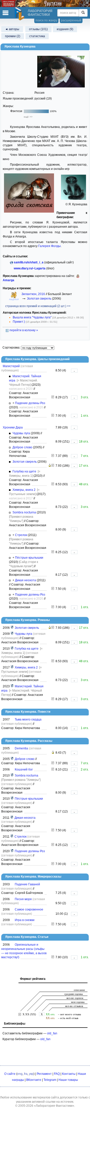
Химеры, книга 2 (24, 490)
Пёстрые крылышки (29, 557)
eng (19, 1074)
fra (26, 1074)
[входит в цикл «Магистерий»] (12, 686)
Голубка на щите (24, 471)
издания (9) (65, 29)
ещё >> (28, 116)
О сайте (10, 1074)
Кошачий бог (24, 769)
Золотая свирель (39, 298)
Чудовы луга (21, 433)
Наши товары (68, 1080)
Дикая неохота (25, 580)
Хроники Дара (13, 427)
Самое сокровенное (29, 909)
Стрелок (21, 535)
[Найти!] (83, 13)
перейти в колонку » (23, 330)
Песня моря (23, 899)
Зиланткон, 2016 (34, 294)
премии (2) (12, 36)
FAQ (57, 1074)
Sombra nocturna (24, 512)
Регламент (44, 1074)
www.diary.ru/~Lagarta (30, 268)
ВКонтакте (33, 1080)
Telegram (50, 1080)
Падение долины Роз (30, 403)
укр (31, 1074)
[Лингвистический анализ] (49, 465)
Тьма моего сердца (28, 719)
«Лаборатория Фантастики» (54, 1105)
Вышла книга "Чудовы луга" (32, 317)
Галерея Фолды (49, 246)
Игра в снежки (24, 920)
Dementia (21, 748)
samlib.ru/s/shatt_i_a (29, 262)
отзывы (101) (38, 29)
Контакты (69, 1074)
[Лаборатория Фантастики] (20, 14)
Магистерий (11, 366)
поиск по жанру (46, 20)
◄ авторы (12, 29)
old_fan (52, 1033)
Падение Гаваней (27, 884)
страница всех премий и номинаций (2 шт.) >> (37, 306)
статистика (37, 36)
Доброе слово (22, 447)
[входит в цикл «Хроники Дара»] (12, 628)
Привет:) (19, 321)
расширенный (71, 20)
